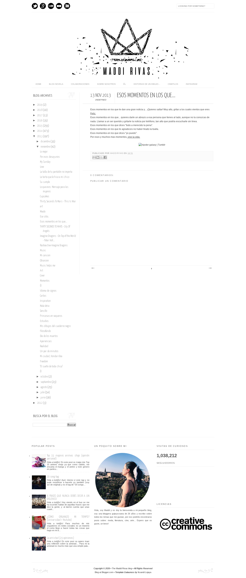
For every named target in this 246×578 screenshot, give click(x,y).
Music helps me (47, 265)
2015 (40, 125)
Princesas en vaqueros (51, 316)
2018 (40, 110)
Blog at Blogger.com (104, 572)
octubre (44, 376)
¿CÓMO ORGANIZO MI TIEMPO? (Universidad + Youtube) (68, 518)
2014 (40, 131)
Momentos (45, 280)
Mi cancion (45, 255)
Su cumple (45, 182)
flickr (59, 6)
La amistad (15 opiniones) (60, 538)
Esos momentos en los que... (53, 221)
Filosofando (45, 331)
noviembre (46, 146)
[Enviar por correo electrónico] (94, 157)
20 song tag (53, 476)
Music (43, 250)
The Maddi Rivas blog (122, 568)
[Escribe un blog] (98, 157)
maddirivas (117, 153)
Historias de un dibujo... (147, 84)
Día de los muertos (49, 336)
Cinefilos (173, 84)
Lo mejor (44, 151)
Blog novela (56, 84)
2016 (40, 120)
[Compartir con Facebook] (105, 157)
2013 (40, 136)
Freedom (44, 361)
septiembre (46, 382)
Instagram (67, 6)
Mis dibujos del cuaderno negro (55, 326)
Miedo (42, 211)
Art (41, 270)
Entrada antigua (209, 268)
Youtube (51, 6)
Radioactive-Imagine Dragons (54, 245)
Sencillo (43, 311)
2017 (40, 115)
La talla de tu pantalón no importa (56, 172)
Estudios (44, 321)
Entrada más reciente (92, 268)
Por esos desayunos (50, 157)
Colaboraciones (80, 84)
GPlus (43, 6)
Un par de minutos (49, 351)
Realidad (44, 346)
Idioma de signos (48, 290)
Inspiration (45, 301)
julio (43, 392)
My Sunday (45, 162)
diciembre (46, 141)
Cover (42, 275)
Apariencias (46, 341)
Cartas (43, 295)
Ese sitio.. (44, 216)
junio (43, 397)
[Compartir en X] (101, 157)
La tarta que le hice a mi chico (54, 177)
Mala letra (44, 306)
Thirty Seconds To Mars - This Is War (58, 201)
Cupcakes (44, 196)
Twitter (35, 6)
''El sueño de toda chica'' (51, 366)
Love (42, 167)
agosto (44, 387)
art (41, 206)
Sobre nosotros (106, 84)
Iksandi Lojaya (144, 572)
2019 (40, 105)
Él (124, 84)
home (38, 84)
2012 (40, 403)
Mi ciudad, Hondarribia (51, 356)
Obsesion (44, 260)
